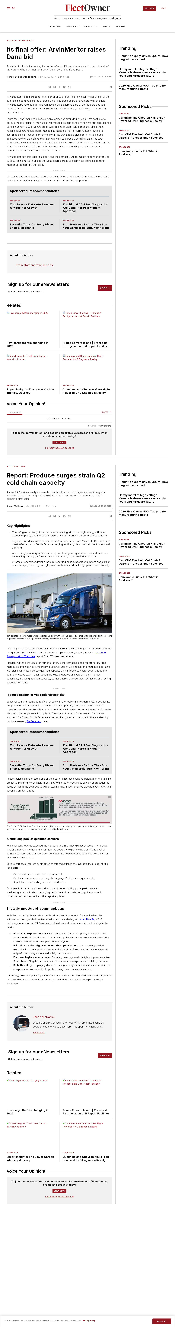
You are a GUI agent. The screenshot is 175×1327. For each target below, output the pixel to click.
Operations (55, 26)
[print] (111, 87)
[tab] (14, 412)
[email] (69, 87)
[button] (9, 8)
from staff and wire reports (21, 76)
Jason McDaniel (15, 506)
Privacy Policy (89, 1320)
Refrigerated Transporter (20, 41)
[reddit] (64, 87)
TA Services (34, 721)
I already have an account (59, 447)
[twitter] (59, 87)
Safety (106, 26)
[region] (59, 419)
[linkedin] (54, 87)
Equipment (120, 26)
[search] (14, 8)
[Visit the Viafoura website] (105, 426)
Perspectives (91, 26)
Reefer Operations (16, 467)
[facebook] (49, 87)
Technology (72, 26)
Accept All (161, 1321)
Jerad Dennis (86, 919)
